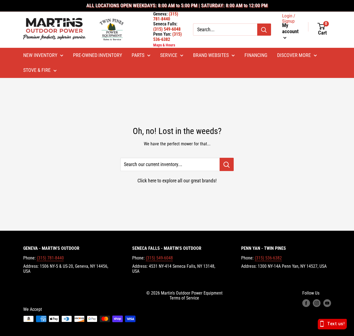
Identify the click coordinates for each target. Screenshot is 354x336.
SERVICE (168, 55)
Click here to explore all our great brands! (177, 180)
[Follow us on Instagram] (317, 303)
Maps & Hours (164, 45)
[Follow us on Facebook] (306, 303)
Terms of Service (184, 298)
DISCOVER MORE (294, 55)
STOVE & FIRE (37, 70)
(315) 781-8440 (50, 258)
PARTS (138, 55)
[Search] (264, 29)
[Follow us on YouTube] (327, 303)
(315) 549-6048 (159, 258)
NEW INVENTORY (40, 55)
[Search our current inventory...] (227, 164)
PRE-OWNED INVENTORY (97, 55)
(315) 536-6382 (268, 258)
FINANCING (255, 55)
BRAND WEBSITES (211, 55)
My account (290, 28)
